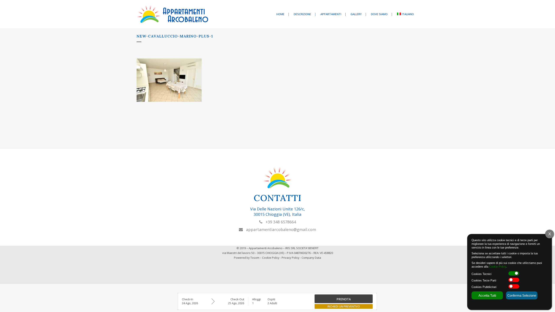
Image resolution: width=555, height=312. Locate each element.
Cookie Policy (270, 258)
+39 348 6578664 (279, 221)
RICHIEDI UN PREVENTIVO (344, 306)
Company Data (311, 258)
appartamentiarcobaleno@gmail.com (279, 229)
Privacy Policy (290, 258)
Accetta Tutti (487, 295)
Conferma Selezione (521, 295)
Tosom (254, 258)
